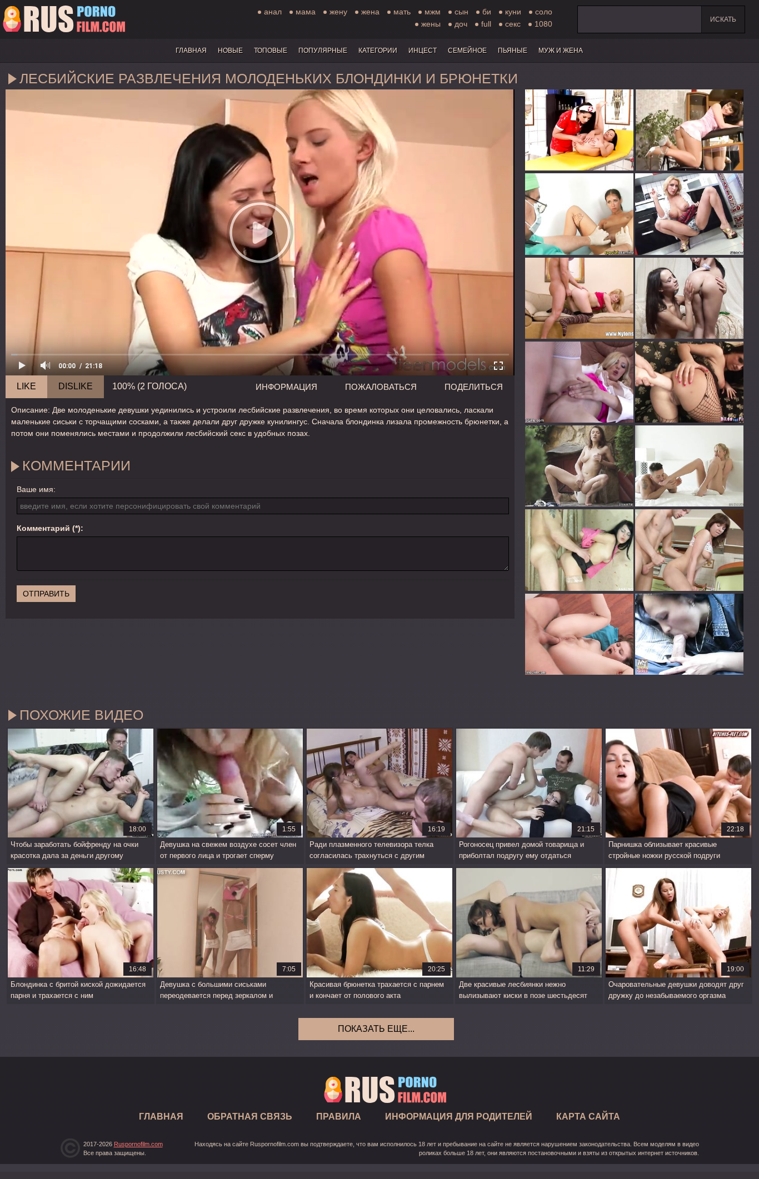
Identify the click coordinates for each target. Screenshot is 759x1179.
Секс (513, 23)
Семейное (467, 50)
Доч (461, 23)
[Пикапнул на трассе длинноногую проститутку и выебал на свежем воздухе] (689, 634)
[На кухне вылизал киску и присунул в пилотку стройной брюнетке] (689, 549)
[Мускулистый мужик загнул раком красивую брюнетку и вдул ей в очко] (579, 549)
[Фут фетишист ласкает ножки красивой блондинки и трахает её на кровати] (689, 465)
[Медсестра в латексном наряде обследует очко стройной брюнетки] (579, 129)
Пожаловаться (381, 387)
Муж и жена (560, 50)
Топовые (270, 50)
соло (543, 11)
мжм (433, 11)
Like (26, 386)
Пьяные (512, 50)
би (486, 11)
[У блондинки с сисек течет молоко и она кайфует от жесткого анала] (579, 382)
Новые (230, 50)
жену (338, 11)
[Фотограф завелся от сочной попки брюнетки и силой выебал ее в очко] (689, 129)
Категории (377, 50)
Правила (338, 1116)
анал (273, 11)
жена (370, 11)
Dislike (75, 386)
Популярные (322, 50)
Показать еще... (376, 1028)
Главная (64, 19)
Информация (286, 387)
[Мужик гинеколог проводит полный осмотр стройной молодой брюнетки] (579, 213)
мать (402, 11)
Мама (306, 11)
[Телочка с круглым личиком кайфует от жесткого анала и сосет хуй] (579, 634)
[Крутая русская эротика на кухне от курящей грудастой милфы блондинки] (689, 213)
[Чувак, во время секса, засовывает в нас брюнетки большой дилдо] (689, 382)
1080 (543, 23)
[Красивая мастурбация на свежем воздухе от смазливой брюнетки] (579, 465)
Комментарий (43, 528)
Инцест (422, 50)
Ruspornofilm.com (138, 1144)
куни (513, 11)
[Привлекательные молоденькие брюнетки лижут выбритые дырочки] (689, 298)
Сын (461, 11)
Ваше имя (35, 489)
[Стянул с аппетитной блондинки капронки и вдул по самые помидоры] (579, 298)
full (486, 23)
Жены (431, 23)
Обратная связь (249, 1116)
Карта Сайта (588, 1116)
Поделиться (474, 387)
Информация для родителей (458, 1116)
